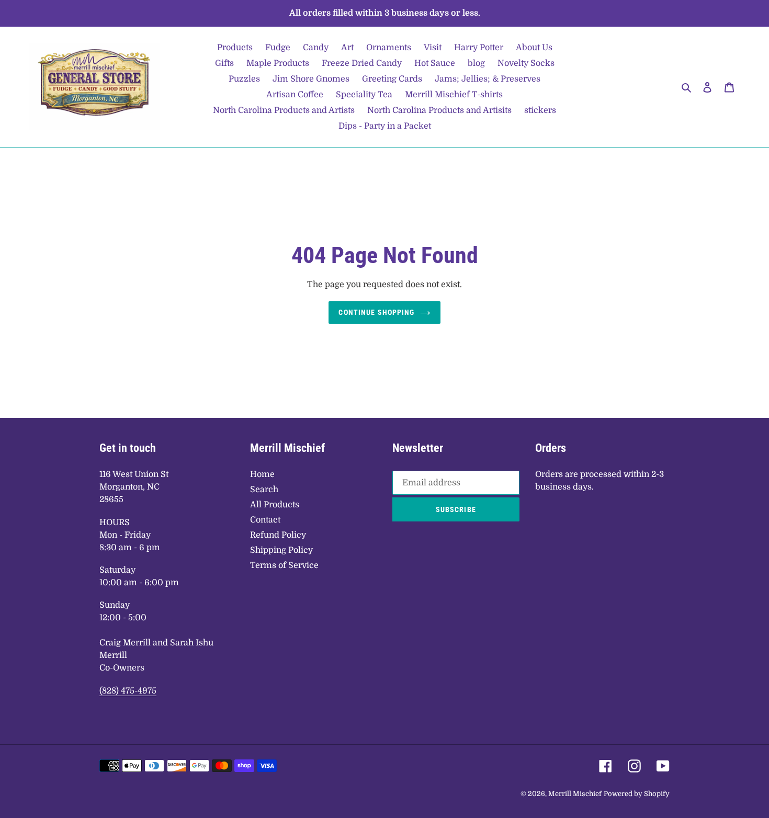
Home (262, 474)
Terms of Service (284, 565)
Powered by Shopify (637, 794)
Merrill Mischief (575, 794)
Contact (265, 520)
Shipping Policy (281, 550)
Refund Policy (278, 535)
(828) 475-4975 (127, 691)
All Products (274, 504)
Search (264, 489)
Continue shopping (376, 312)
